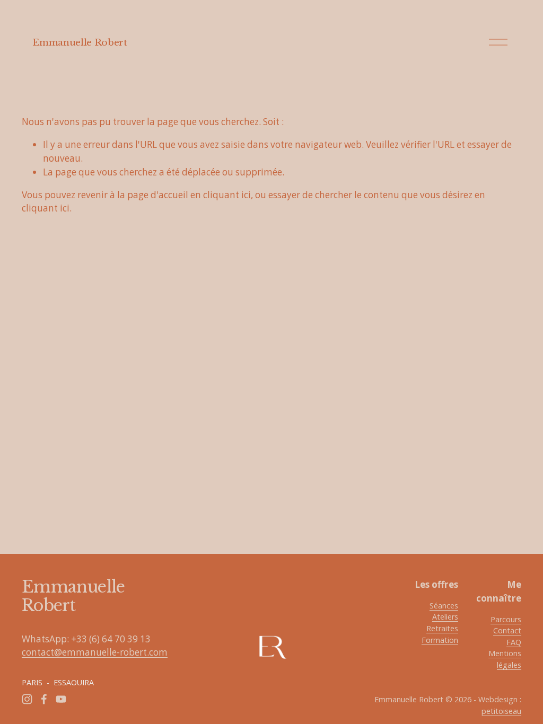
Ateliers (445, 617)
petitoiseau (501, 711)
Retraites (442, 628)
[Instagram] (27, 699)
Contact (507, 630)
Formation (440, 640)
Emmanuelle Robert (79, 42)
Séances (444, 606)
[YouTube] (61, 699)
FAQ (513, 642)
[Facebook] (44, 699)
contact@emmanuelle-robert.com (95, 652)
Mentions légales (504, 659)
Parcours (506, 619)
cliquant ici (227, 195)
